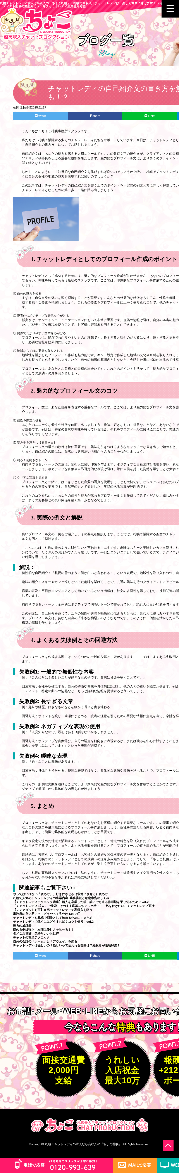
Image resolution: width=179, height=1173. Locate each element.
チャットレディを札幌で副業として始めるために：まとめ (53, 917)
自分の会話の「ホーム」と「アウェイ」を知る (45, 941)
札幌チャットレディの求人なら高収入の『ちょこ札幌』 (83, 1144)
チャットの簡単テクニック (31, 937)
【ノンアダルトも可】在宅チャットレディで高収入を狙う (53, 910)
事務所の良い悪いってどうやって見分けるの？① (46, 913)
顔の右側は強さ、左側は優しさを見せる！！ (43, 929)
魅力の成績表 (22, 925)
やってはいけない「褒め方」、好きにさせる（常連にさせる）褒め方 (60, 894)
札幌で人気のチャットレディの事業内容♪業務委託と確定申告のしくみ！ (62, 898)
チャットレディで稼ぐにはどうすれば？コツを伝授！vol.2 (53, 921)
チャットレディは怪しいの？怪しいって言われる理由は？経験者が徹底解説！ (66, 945)
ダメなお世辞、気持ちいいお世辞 (36, 933)
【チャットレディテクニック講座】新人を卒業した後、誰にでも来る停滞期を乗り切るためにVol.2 (81, 902)
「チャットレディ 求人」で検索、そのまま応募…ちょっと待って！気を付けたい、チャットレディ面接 (84, 906)
